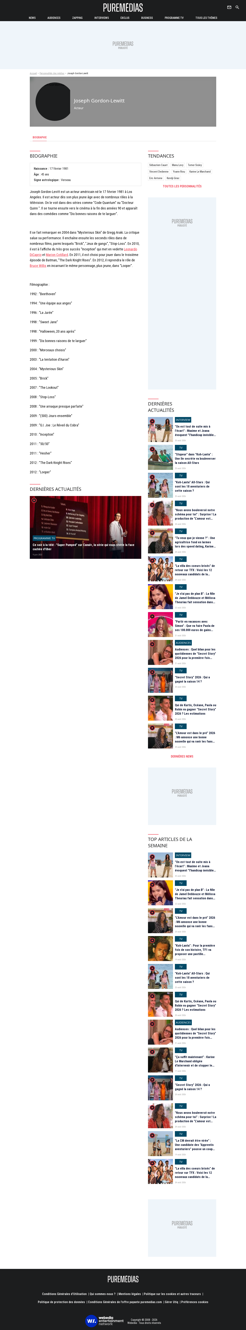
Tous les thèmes (206, 17)
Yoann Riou (179, 171)
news (32, 17)
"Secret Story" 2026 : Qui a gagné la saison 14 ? (192, 679)
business (147, 17)
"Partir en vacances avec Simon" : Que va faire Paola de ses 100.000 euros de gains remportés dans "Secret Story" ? (195, 630)
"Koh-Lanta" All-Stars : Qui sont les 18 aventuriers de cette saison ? (192, 486)
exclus (125, 17)
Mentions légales (130, 1294)
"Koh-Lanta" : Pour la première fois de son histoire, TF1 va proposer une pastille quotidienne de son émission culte (195, 954)
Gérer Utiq (171, 1302)
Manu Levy (177, 165)
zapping (77, 17)
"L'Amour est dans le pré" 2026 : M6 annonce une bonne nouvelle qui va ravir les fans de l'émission (195, 739)
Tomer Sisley (195, 165)
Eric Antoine (155, 178)
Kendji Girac (173, 178)
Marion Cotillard (57, 255)
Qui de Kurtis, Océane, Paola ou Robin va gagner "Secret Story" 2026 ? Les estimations (195, 709)
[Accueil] (123, 7)
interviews (101, 17)
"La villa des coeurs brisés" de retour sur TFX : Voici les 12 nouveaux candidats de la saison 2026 (195, 572)
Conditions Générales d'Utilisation (64, 1294)
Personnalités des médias (52, 73)
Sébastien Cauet (158, 165)
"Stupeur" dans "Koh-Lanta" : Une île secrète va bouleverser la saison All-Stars (195, 459)
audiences (53, 17)
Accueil (33, 73)
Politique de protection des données (61, 1302)
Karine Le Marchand (200, 171)
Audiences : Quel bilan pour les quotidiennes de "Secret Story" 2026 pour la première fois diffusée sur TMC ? (195, 656)
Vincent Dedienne (159, 171)
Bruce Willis (38, 266)
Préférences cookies (194, 1302)
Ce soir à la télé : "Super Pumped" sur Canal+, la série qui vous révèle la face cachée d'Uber (83, 547)
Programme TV (174, 17)
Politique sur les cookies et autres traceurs (172, 1294)
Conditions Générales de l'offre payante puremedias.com (125, 1302)
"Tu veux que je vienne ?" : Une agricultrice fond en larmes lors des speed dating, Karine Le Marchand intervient (195, 544)
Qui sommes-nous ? (103, 1294)
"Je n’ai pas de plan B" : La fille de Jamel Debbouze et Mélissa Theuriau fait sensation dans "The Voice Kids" (195, 600)
